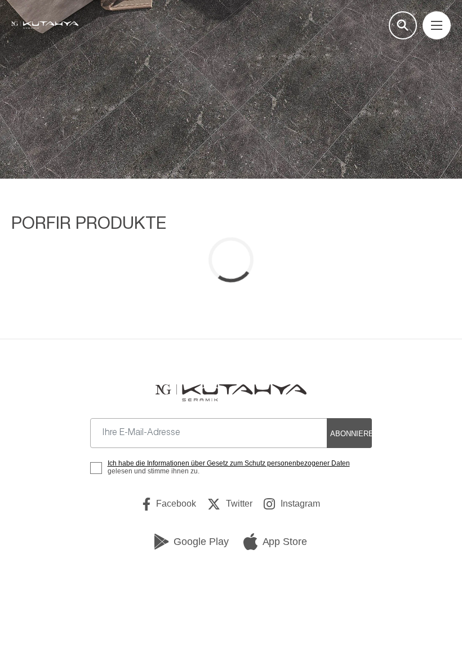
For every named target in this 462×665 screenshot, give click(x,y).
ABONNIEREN (351, 433)
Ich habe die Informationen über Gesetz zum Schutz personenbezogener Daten (229, 463)
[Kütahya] (44, 25)
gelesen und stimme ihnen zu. (229, 467)
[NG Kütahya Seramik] (231, 392)
